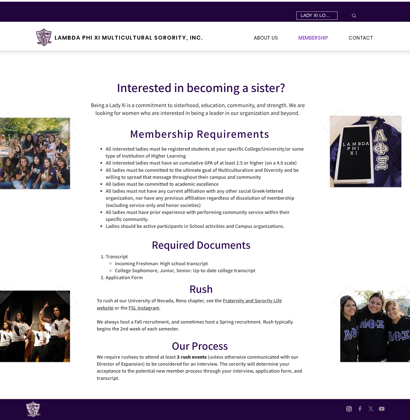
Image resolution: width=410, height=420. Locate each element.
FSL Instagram (144, 308)
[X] (370, 408)
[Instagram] (349, 408)
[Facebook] (359, 408)
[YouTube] (381, 408)
